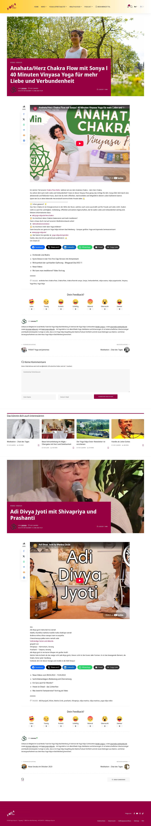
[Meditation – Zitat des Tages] (23, 429)
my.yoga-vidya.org (32, 329)
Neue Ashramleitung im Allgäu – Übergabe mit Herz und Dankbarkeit (56, 442)
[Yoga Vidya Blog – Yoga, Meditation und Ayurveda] (10, 813)
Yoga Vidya (41, 284)
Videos (19, 62)
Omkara (24, 88)
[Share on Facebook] (24, 114)
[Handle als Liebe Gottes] (127, 429)
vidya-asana (103, 280)
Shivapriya (75, 701)
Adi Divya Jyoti (43, 701)
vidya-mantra (84, 701)
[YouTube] (137, 813)
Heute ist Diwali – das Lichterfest (45, 686)
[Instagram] (140, 813)
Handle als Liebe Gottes (120, 441)
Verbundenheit (93, 280)
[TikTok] (142, 813)
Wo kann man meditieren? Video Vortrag (48, 270)
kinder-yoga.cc (100, 327)
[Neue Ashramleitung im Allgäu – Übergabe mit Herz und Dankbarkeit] (58, 429)
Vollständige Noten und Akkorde (41, 641)
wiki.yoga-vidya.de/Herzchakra (43, 215)
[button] (131, 6)
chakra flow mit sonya (74, 280)
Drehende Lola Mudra (41, 255)
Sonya (85, 280)
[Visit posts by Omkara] (13, 89)
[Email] (24, 135)
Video (12, 62)
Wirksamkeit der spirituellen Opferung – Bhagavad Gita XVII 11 (57, 262)
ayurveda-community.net (118, 327)
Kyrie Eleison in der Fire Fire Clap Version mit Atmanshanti (55, 259)
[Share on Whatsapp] (24, 124)
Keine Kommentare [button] (119, 779)
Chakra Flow (62, 280)
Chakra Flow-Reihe (53, 190)
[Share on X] (24, 119)
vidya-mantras (95, 701)
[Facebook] (134, 813)
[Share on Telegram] (24, 130)
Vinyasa (124, 280)
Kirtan (51, 701)
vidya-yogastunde (115, 280)
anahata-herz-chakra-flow (48, 280)
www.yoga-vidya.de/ (39, 232)
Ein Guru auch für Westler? (42, 683)
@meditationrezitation (41, 224)
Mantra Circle (58, 701)
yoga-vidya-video (107, 701)
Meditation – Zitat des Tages (18, 441)
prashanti (67, 701)
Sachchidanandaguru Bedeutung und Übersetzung (52, 679)
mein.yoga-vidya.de (48, 329)
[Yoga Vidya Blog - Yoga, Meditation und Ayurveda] (11, 6)
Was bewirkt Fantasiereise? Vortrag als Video (50, 690)
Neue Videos (37, 266)
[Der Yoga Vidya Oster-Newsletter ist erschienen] (93, 429)
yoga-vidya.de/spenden (60, 235)
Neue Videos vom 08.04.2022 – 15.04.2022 (49, 675)
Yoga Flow (33, 284)
